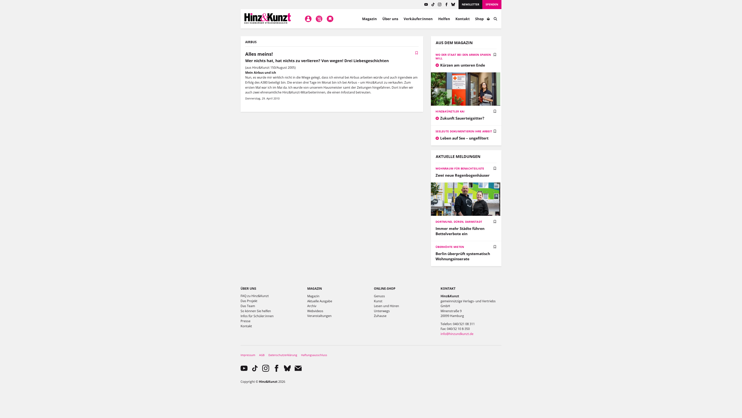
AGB (262, 355)
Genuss (379, 296)
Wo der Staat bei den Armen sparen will (463, 56)
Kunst (378, 301)
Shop (479, 18)
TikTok (433, 4)
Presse (245, 321)
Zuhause (380, 316)
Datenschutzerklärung (282, 355)
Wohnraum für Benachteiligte (460, 168)
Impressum (248, 355)
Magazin (369, 18)
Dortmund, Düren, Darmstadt (459, 222)
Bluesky (453, 4)
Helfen (444, 18)
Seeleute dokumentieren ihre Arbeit (464, 131)
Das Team (248, 306)
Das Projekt (249, 301)
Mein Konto (308, 19)
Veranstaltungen (319, 316)
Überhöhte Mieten (450, 247)
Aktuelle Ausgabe (319, 301)
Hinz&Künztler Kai (450, 111)
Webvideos (315, 311)
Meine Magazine (319, 19)
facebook (446, 4)
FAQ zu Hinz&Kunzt (255, 296)
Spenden (492, 4)
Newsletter (470, 4)
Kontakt (462, 18)
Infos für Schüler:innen (257, 316)
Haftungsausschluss (314, 355)
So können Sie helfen (256, 311)
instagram (439, 4)
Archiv (311, 306)
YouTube (426, 4)
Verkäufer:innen (418, 18)
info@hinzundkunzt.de (457, 334)
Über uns (390, 18)
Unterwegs (382, 311)
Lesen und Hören (386, 306)
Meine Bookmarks (330, 19)
